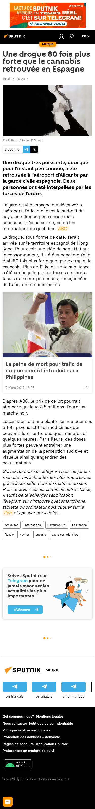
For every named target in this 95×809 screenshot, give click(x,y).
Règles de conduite (18, 744)
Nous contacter (15, 723)
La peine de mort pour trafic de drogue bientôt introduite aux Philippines (44, 370)
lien (8, 513)
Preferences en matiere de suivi (28, 750)
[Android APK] (18, 765)
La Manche (79, 525)
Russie (9, 534)
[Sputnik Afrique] (15, 38)
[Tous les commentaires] (8, 802)
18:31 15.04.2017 (15, 79)
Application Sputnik (52, 744)
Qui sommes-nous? (18, 716)
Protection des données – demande (31, 737)
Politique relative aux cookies (26, 730)
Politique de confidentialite (51, 723)
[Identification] (61, 36)
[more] (87, 387)
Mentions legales (50, 716)
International (33, 525)
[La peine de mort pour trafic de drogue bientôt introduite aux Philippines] (47, 324)
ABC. (63, 228)
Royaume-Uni (57, 525)
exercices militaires (65, 534)
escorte (41, 534)
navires (25, 534)
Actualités (11, 525)
